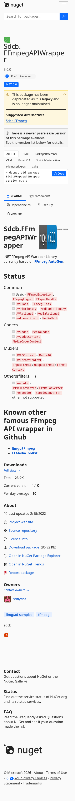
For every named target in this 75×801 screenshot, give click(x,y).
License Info (18, 539)
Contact (12, 671)
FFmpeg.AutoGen (48, 261)
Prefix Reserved (21, 76)
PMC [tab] (26, 154)
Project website (21, 522)
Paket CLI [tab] (24, 160)
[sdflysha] (7, 599)
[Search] (64, 16)
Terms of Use (56, 772)
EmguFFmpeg (23, 448)
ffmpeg (44, 614)
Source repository (23, 530)
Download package (24, 547)
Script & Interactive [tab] (48, 160)
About (38, 772)
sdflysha (19, 599)
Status (10, 691)
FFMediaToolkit (25, 453)
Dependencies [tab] (20, 205)
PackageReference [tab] (46, 154)
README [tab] (16, 196)
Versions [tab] (16, 214)
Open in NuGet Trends (26, 564)
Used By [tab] (47, 205)
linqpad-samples (19, 614)
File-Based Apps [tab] (16, 166)
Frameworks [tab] (41, 196)
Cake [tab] (35, 166)
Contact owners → (16, 590)
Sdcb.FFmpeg (16, 121)
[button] (36, 99)
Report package (21, 572)
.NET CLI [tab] (11, 154)
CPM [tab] (9, 160)
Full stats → (12, 470)
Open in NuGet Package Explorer (35, 555)
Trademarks (32, 783)
